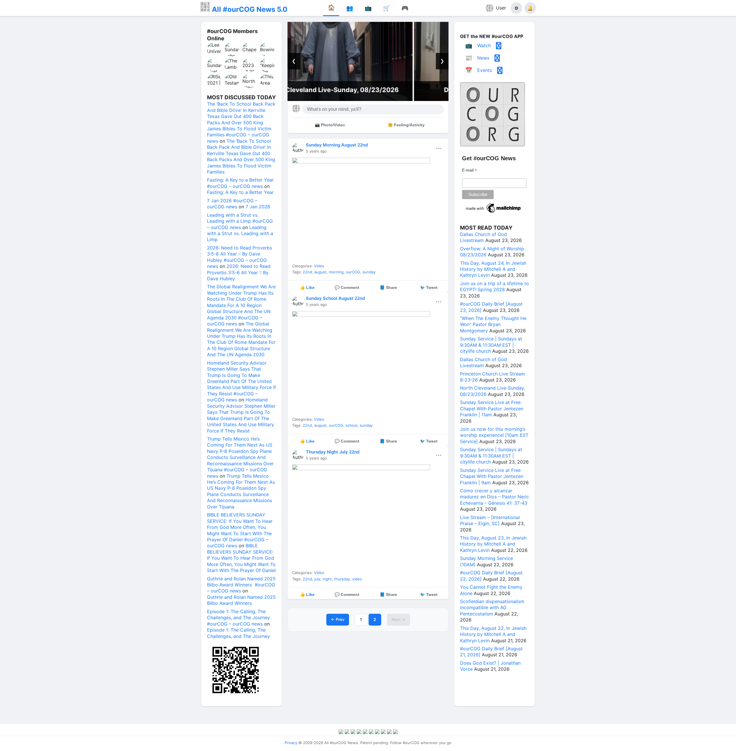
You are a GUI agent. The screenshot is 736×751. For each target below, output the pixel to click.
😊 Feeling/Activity (406, 125)
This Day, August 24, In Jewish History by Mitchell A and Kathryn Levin (493, 269)
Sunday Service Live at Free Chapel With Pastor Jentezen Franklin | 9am (491, 476)
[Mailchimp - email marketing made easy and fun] (493, 212)
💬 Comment (347, 287)
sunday (369, 272)
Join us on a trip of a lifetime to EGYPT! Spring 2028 (494, 286)
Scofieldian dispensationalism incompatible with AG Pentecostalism (492, 607)
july (317, 579)
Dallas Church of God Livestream (368, 90)
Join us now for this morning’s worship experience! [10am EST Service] (494, 435)
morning (336, 272)
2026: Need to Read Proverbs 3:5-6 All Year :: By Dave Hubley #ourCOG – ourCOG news (239, 257)
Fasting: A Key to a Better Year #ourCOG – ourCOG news (240, 183)
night (327, 579)
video (357, 579)
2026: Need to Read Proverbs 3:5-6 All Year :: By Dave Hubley (239, 272)
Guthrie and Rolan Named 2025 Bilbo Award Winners (241, 600)
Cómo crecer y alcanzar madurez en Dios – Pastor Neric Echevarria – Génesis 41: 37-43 (494, 497)
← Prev (337, 619)
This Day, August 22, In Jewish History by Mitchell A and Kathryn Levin (493, 634)
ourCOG (353, 272)
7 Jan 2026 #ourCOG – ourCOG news (232, 203)
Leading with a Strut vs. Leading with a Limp (240, 233)
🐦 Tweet (429, 287)
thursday (342, 579)
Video (319, 266)
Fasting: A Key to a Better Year (240, 192)
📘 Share (388, 287)
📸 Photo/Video (330, 125)
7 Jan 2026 (258, 206)
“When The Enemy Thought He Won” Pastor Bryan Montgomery (493, 324)
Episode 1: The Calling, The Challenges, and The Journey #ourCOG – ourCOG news (238, 618)
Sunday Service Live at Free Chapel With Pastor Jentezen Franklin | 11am (491, 408)
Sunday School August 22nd (335, 298)
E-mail (469, 170)
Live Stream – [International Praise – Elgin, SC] (490, 520)
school (351, 425)
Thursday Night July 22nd (332, 452)
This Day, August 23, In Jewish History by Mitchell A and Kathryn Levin (493, 544)
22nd (307, 272)
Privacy (291, 742)
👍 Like (307, 287)
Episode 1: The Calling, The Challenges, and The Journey (238, 633)
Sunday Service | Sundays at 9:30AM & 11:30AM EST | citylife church (491, 345)
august (320, 272)
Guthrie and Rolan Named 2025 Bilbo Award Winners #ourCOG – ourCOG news (241, 585)
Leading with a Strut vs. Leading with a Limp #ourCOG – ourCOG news (240, 221)
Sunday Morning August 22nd (337, 145)
